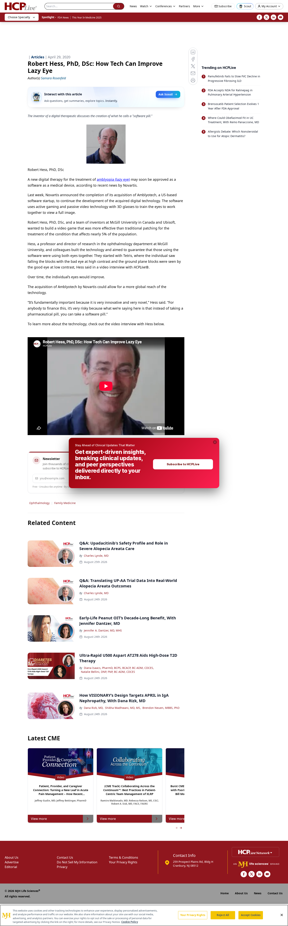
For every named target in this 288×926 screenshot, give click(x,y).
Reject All (223, 915)
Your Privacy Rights (192, 915)
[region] (144, 915)
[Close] (281, 915)
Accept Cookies (251, 915)
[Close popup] (215, 442)
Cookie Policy (129, 922)
